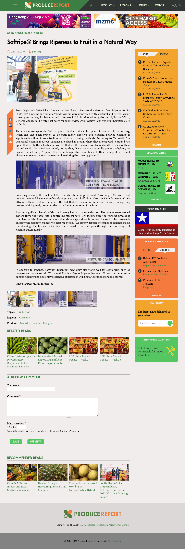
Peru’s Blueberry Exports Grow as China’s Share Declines (157, 65)
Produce (106, 5)
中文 (174, 5)
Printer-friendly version (10, 136)
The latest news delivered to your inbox (154, 313)
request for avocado (154, 265)
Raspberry (149, 287)
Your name (13, 385)
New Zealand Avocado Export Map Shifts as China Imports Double (51, 359)
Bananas (37, 323)
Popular (164, 54)
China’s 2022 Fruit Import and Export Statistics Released (18, 486)
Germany (24, 317)
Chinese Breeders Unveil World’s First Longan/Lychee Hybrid (83, 486)
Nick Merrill (114, 540)
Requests (165, 250)
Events (159, 5)
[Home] (47, 5)
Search (180, 5)
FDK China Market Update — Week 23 (110, 357)
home (91, 5)
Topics (143, 5)
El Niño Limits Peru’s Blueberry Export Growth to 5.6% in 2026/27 (159, 98)
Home (10, 32)
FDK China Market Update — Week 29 (79, 357)
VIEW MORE (156, 145)
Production (23, 312)
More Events (156, 199)
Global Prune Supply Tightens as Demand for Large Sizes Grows (156, 231)
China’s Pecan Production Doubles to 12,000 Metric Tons (158, 81)
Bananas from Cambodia (157, 274)
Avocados (38, 32)
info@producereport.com (96, 524)
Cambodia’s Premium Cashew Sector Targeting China (157, 114)
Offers (146, 250)
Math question (16, 423)
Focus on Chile (156, 209)
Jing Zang (36, 51)
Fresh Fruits (23, 32)
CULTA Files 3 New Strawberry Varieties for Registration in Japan (156, 130)
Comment (14, 396)
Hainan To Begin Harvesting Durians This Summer (52, 486)
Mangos (47, 323)
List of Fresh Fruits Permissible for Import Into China (151, 351)
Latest (146, 54)
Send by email (10, 142)
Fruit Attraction (147, 193)
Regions (125, 5)
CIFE (140, 168)
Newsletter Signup (119, 524)
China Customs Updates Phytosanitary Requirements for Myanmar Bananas (21, 361)
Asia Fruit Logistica (149, 180)
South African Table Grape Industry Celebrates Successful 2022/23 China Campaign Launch (114, 490)
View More (156, 295)
